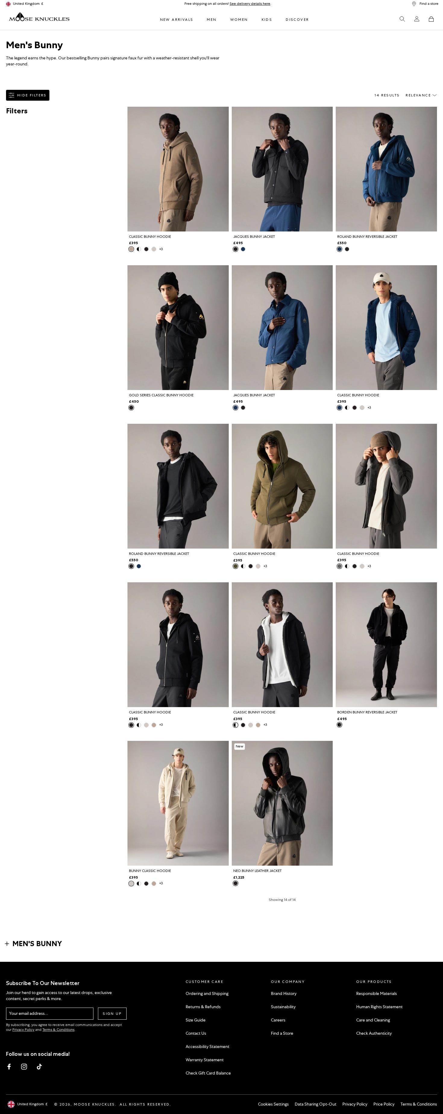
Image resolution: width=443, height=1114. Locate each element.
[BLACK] (146, 249)
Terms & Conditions (58, 1029)
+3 (161, 249)
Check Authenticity (374, 1033)
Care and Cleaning (373, 1020)
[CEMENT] (339, 566)
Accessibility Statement (207, 1046)
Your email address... (28, 1013)
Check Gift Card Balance (208, 1073)
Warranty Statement (205, 1059)
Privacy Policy (23, 1029)
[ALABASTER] (154, 249)
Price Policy (383, 1104)
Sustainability (283, 1006)
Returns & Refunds (203, 1006)
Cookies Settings (273, 1104)
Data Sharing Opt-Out (315, 1104)
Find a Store (282, 1033)
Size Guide (196, 1020)
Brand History (284, 993)
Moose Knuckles (94, 1104)
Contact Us (196, 1033)
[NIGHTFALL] (243, 249)
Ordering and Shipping (207, 993)
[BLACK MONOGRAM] (339, 724)
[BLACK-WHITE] (139, 249)
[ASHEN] (131, 249)
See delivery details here (250, 3)
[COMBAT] (235, 566)
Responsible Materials (376, 993)
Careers (278, 1020)
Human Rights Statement (379, 1006)
